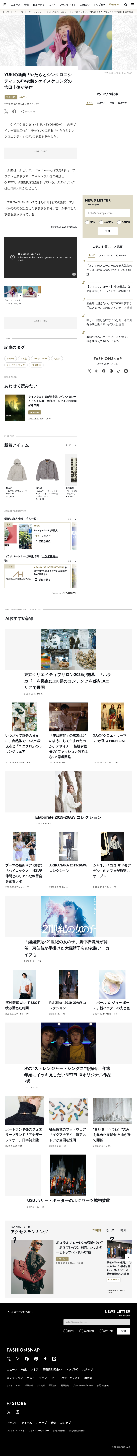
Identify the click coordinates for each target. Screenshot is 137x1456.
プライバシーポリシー (83, 1385)
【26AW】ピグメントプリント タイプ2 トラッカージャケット (47, 493)
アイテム (26, 1422)
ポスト (31, 1377)
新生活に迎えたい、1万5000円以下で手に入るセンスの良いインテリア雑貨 (109, 305)
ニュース (15, 5)
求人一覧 (31, 518)
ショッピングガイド (16, 1430)
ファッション (35, 12)
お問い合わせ (103, 1385)
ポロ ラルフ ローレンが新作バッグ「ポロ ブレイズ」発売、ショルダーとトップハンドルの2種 (79, 1247)
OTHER (126, 222)
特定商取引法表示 (77, 1430)
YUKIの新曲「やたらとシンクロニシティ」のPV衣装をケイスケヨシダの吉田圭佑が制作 (90, 12)
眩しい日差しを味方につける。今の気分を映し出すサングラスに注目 (109, 322)
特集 (26, 5)
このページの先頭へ (21, 1311)
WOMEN (108, 222)
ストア (52, 5)
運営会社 (53, 1385)
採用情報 (29, 1385)
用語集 (88, 1377)
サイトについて (14, 1385)
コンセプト (67, 1422)
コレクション (15, 1377)
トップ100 (99, 5)
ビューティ (39, 5)
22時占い (85, 5)
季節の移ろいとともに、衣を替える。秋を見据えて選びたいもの (109, 339)
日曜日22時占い (52, 1369)
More (112, 4)
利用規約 (65, 1385)
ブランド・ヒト (68, 5)
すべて (89, 102)
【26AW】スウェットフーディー (16, 492)
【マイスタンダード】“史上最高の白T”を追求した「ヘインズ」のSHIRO (108, 288)
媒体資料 (41, 1385)
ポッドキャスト (70, 1377)
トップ (6, 12)
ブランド (12, 1422)
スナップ (87, 1369)
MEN (92, 222)
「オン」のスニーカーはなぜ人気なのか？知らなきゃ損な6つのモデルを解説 (109, 270)
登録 (107, 231)
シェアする (30, 111)
